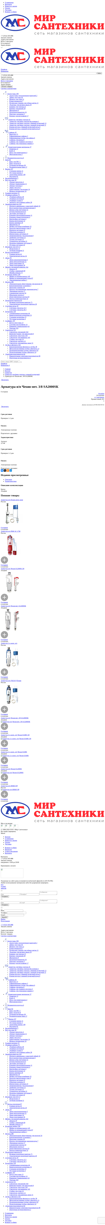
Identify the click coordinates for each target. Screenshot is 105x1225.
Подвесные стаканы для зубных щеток (23, 103)
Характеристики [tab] (11, 481)
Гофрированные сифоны (18, 136)
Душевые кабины (12, 195)
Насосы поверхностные (18, 299)
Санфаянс (10, 321)
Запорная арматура (13, 204)
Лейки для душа (16, 97)
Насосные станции (17, 287)
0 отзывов (4, 527)
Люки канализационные (18, 260)
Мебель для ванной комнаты (16, 267)
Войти (3, 919)
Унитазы (13, 328)
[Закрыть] (1, 890)
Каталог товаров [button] (7, 86)
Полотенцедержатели (18, 112)
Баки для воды (15, 163)
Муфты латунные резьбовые (20, 226)
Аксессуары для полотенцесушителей (23, 95)
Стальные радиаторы (17, 317)
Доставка (8, 10)
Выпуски (13, 134)
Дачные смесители (16, 182)
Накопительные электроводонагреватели (24, 356)
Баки (8, 160)
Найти (99, 73)
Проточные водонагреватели (20, 358)
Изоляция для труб (13, 247)
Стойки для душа (16, 339)
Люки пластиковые (17, 265)
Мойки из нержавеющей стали (21, 278)
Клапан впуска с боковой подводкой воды (24, 127)
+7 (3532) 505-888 (7, 925)
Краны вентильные (17, 221)
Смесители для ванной (18, 332)
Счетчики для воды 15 (17, 308)
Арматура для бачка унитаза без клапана (24, 121)
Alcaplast (101, 393)
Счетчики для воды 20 (17, 310)
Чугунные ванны (16, 173)
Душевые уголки (16, 200)
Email (3, 915)
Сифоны (13, 132)
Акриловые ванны (17, 174)
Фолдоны (13, 176)
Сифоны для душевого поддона (21, 142)
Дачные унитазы (15, 186)
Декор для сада (15, 187)
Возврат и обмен (11, 12)
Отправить (5, 896)
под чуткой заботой (3, 886)
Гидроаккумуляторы (17, 165)
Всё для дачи (10, 180)
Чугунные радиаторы (17, 319)
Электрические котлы (18, 256)
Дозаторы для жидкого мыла (20, 105)
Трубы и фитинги (13, 345)
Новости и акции (11, 6)
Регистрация (5, 921)
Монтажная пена (15, 154)
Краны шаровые (16, 223)
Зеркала (13, 269)
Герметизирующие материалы (19, 147)
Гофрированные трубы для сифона (22, 138)
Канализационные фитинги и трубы (23, 347)
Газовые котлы (15, 254)
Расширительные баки (18, 167)
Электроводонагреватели (15, 354)
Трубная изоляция (16, 250)
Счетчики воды (11, 306)
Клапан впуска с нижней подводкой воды (24, 129)
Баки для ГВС (14, 162)
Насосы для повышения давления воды (23, 289)
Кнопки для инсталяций (19, 116)
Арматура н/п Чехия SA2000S (11, 769)
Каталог (8, 371)
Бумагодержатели (16, 101)
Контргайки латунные (17, 219)
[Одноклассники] (8, 470)
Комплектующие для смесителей (21, 334)
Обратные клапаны (17, 232)
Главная (7, 369)
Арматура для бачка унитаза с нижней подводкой (27, 125)
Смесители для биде (17, 341)
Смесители (10, 330)
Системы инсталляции (18, 324)
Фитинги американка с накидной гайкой (24, 206)
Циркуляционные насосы (19, 297)
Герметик (13, 149)
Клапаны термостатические (19, 217)
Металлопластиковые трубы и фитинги (24, 349)
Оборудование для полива (19, 189)
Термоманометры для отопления (21, 236)
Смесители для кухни (18, 336)
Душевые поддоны (16, 199)
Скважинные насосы (17, 293)
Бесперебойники (11, 178)
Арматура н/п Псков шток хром (12, 500)
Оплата (7, 8)
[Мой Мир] (10, 470)
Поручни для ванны (17, 114)
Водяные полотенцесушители (20, 302)
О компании (9, 2)
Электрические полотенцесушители (23, 304)
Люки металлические (17, 261)
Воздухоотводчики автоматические (22, 208)
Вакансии (8, 849)
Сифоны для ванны (16, 140)
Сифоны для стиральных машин (21, 143)
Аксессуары (13, 94)
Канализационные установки (20, 286)
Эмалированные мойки (18, 280)
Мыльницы (14, 110)
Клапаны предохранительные (20, 215)
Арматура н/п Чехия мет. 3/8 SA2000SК (15, 718)
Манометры (14, 224)
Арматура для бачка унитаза (19, 119)
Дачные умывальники (18, 184)
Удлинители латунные (18, 241)
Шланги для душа (16, 99)
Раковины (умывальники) (19, 326)
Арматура (8, 372)
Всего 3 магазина (7, 81)
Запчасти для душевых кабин (20, 202)
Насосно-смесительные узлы (20, 228)
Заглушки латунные (17, 213)
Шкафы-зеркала (16, 273)
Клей (12, 151)
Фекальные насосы (16, 295)
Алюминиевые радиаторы (19, 313)
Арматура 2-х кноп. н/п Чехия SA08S (14, 752)
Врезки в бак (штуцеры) (18, 210)
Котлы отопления (12, 252)
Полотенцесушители (13, 300)
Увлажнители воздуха (15, 158)
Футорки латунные (17, 245)
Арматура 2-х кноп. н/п (9, 643)
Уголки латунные (16, 239)
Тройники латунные (17, 237)
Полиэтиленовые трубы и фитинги (22, 352)
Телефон (4, 913)
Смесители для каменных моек (21, 343)
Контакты (8, 4)
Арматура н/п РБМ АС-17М (10, 531)
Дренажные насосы (17, 291)
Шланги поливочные (17, 191)
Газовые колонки (12, 193)
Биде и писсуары (16, 323)
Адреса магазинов (11, 851)
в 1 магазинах (99, 397)
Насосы (9, 282)
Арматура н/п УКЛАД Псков (11, 681)
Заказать (4, 917)
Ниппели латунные (17, 230)
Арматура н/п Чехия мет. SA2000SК (13, 606)
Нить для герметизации (18, 152)
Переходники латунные (18, 234)
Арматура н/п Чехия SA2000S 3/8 (12, 569)
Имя (2, 910)
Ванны (9, 169)
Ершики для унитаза (17, 107)
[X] (5, 470)
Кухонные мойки (12, 274)
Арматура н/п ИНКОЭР (9, 786)
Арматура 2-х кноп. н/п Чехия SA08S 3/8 (15, 735)
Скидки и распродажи (8, 88)
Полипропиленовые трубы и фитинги (23, 350)
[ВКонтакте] (2, 470)
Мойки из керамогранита (19, 276)
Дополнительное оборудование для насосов (25, 284)
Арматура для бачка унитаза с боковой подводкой (27, 123)
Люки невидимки (16, 263)
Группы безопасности (17, 211)
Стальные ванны (16, 171)
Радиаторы (10, 311)
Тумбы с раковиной (17, 271)
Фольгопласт (14, 249)
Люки (8, 258)
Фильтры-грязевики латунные (20, 243)
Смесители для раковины (19, 337)
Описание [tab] (8, 479)
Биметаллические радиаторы (20, 315)
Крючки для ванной (17, 108)
